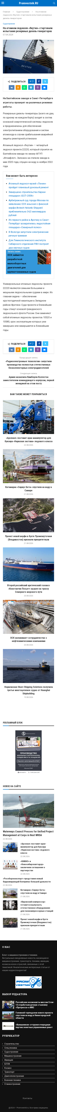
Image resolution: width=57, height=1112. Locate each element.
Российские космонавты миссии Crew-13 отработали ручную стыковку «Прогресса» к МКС (35, 1005)
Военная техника (12, 1080)
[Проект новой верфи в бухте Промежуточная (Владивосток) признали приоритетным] (28, 515)
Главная (6, 12)
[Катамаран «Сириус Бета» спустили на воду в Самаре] (28, 466)
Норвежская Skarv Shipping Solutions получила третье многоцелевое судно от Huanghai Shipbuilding (28, 690)
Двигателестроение (14, 1076)
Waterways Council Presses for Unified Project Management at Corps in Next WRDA (28, 833)
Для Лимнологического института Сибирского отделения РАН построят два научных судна (29, 244)
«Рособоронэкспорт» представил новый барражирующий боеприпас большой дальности (27, 880)
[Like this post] (33, 81)
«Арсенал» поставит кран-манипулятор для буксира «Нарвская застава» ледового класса (35, 848)
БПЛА (7, 1064)
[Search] (54, 3)
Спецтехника (10, 1048)
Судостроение (22, 12)
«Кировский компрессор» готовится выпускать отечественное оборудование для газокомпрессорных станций (36, 906)
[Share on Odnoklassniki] (18, 87)
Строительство (11, 1044)
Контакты (27, 1098)
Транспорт (9, 1072)
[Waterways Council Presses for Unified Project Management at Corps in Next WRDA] (28, 811)
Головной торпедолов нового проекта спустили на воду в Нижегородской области (34, 1015)
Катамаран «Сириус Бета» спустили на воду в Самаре (33, 891)
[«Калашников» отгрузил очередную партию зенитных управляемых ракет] (8, 1026)
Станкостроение (12, 1084)
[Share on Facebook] (39, 81)
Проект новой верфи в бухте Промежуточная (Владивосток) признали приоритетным (35, 922)
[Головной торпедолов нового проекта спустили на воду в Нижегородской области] (8, 1015)
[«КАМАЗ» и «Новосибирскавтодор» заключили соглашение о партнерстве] (10, 865)
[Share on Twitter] (45, 81)
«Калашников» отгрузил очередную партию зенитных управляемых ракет (34, 1026)
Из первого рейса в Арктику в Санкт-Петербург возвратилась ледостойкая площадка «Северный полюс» (29, 224)
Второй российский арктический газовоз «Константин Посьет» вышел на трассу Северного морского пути (28, 588)
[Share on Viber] (37, 87)
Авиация (8, 1060)
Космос (8, 1068)
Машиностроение (12, 1056)
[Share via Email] (44, 87)
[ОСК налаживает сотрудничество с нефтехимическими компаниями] (28, 617)
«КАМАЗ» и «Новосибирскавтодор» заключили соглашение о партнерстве (32, 866)
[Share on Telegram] (31, 87)
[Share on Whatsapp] (24, 87)
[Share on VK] (11, 87)
